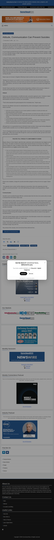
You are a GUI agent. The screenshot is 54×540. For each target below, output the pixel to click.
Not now (31, 273)
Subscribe (23, 273)
